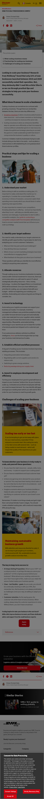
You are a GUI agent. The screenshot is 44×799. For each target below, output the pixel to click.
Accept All (10, 796)
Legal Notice (21, 787)
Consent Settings (10, 791)
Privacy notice (13, 787)
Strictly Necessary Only (31, 791)
